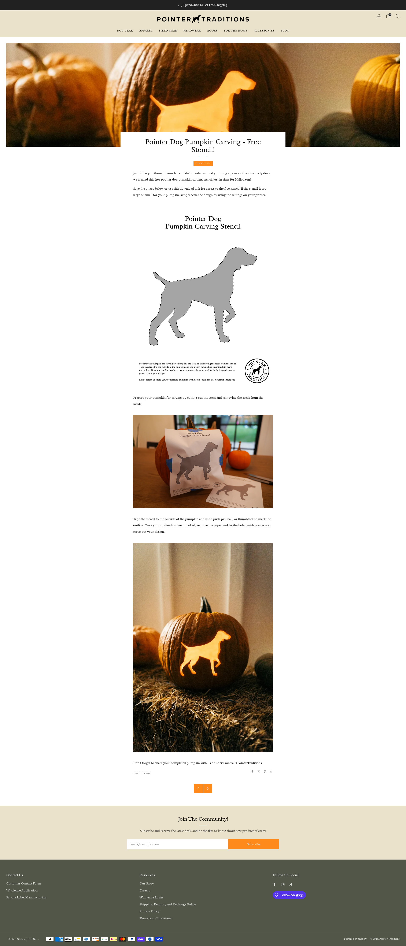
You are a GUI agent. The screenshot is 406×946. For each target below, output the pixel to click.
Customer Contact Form (23, 883)
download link (190, 188)
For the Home (235, 30)
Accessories (264, 30)
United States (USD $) (22, 939)
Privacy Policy (149, 911)
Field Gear (168, 30)
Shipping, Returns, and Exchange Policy (168, 904)
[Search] (397, 16)
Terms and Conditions (155, 918)
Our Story (147, 883)
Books (212, 30)
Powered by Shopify (355, 939)
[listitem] (203, 5)
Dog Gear (125, 30)
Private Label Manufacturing (26, 897)
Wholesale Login (151, 897)
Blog (285, 30)
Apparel (146, 30)
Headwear (192, 30)
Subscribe (254, 844)
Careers (145, 890)
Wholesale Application (22, 890)
